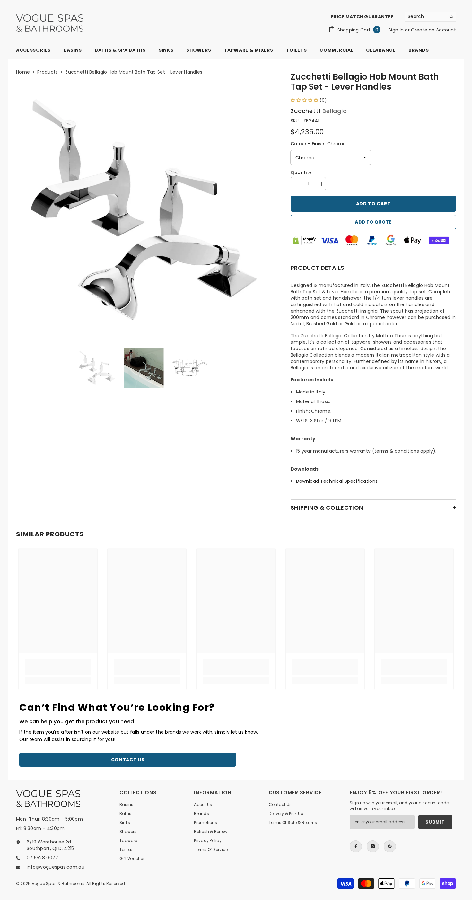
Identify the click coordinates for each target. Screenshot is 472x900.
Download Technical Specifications (337, 481)
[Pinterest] (390, 846)
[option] (143, 209)
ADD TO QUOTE (373, 222)
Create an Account (433, 30)
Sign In (397, 30)
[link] (58, 671)
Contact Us (127, 759)
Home (23, 72)
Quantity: (302, 172)
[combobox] (425, 16)
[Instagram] (373, 846)
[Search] (430, 17)
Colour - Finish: (318, 143)
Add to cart (373, 203)
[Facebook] (356, 846)
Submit (435, 822)
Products (47, 72)
